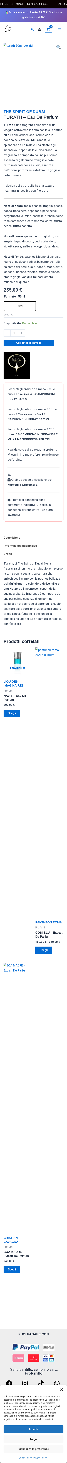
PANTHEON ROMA (48, 922)
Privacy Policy (40, 1458)
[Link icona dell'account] (39, 29)
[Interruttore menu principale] (59, 29)
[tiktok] (41, 1383)
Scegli (12, 713)
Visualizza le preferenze (33, 1449)
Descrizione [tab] (12, 537)
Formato (10, 296)
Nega (33, 1439)
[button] (61, 1389)
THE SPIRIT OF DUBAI (24, 111)
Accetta (33, 1429)
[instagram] (25, 1383)
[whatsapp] (57, 1383)
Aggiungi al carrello (29, 343)
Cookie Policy (25, 1458)
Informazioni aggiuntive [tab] (20, 545)
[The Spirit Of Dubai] (17, 365)
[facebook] (9, 1383)
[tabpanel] (33, 73)
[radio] (20, 306)
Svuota (8, 314)
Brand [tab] (8, 554)
